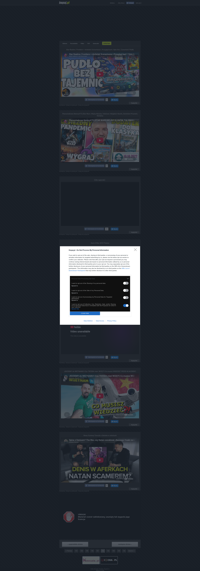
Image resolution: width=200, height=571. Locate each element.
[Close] (136, 250)
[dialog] (100, 285)
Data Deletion (88, 321)
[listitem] (100, 279)
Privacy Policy (111, 321)
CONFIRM (85, 313)
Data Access (100, 321)
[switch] (126, 283)
